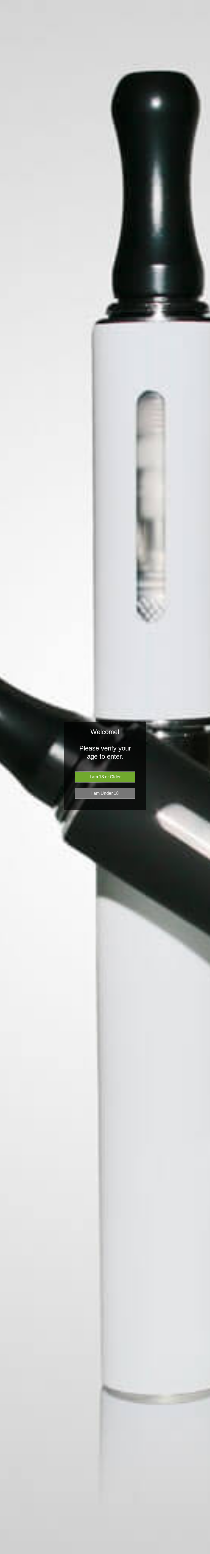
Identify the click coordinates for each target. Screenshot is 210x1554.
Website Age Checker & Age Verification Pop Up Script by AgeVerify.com (203, 1552)
